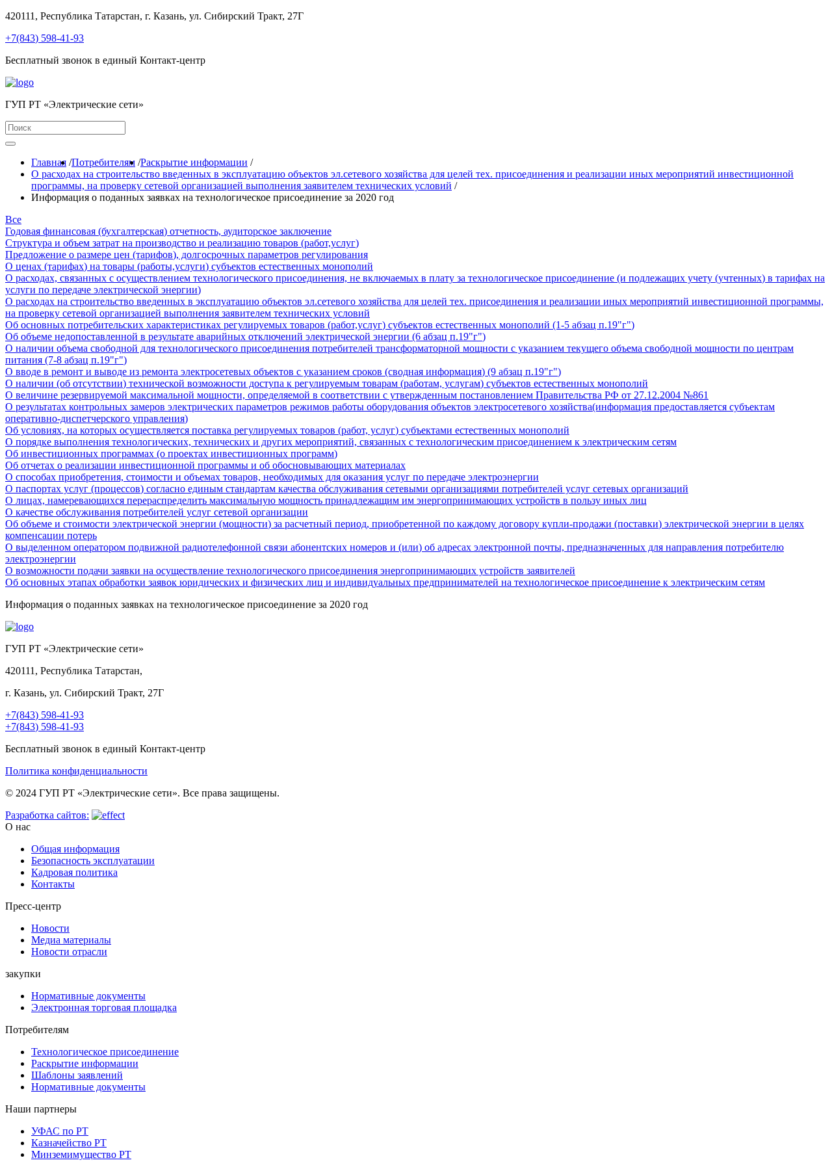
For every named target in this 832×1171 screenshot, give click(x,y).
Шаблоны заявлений (77, 1075)
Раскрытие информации (194, 162)
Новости (50, 928)
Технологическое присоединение (105, 1051)
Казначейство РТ (69, 1142)
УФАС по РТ (59, 1131)
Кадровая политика (74, 872)
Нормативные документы (88, 995)
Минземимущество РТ (81, 1154)
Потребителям (103, 162)
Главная (48, 162)
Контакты (53, 883)
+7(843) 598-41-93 (44, 38)
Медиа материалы (71, 939)
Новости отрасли (69, 951)
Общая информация (75, 848)
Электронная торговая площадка (104, 1007)
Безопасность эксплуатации (93, 860)
